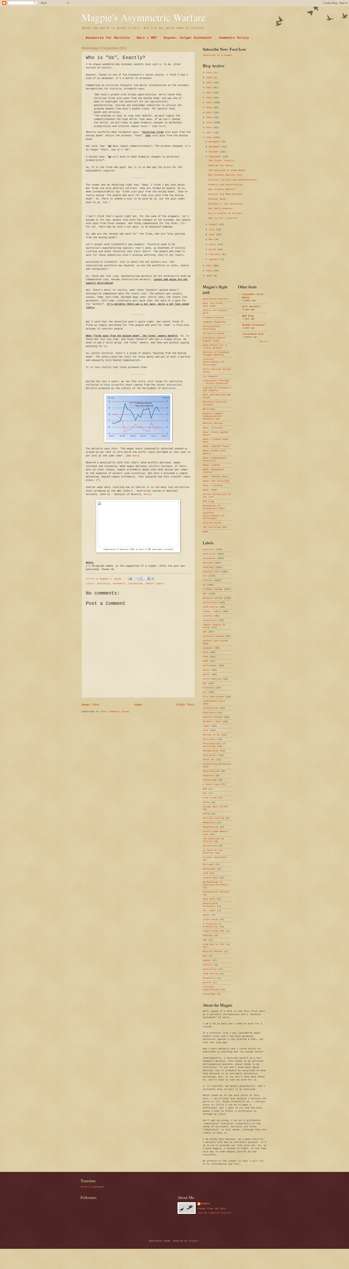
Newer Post (91, 705)
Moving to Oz (211, 735)
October (214, 152)
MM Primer (209, 409)
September (216, 156)
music (206, 674)
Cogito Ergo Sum (213, 931)
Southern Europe (213, 636)
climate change (213, 589)
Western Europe (213, 598)
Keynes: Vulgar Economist (188, 38)
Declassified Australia (211, 327)
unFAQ (206, 814)
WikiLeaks (209, 869)
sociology (209, 994)
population (210, 969)
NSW (205, 789)
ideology (208, 567)
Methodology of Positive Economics (215, 883)
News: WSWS (210, 490)
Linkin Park (210, 878)
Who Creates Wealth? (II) (225, 175)
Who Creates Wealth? (221, 189)
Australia (103, 583)
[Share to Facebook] (149, 579)
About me (208, 759)
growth (207, 982)
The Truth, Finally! (221, 160)
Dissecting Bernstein (217, 764)
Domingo (208, 935)
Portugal (208, 864)
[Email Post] (130, 579)
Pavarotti (209, 978)
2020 (209, 97)
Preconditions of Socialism (214, 745)
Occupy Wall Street (215, 806)
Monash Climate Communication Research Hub (213, 416)
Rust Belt (209, 899)
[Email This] (137, 579)
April (213, 244)
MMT (205, 683)
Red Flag (208, 501)
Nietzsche (209, 739)
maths (206, 915)
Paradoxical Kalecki (216, 892)
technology (210, 780)
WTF (205, 793)
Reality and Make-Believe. (226, 194)
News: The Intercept (216, 481)
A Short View (211, 784)
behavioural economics (210, 904)
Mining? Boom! (217, 199)
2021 (209, 92)
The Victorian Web (215, 527)
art (205, 692)
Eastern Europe (213, 717)
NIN (205, 956)
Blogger (194, 1241)
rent (205, 873)
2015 (209, 122)
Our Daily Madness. (221, 208)
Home (138, 705)
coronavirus (210, 708)
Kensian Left (211, 572)
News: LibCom (211, 465)
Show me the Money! (221, 165)
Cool (205, 730)
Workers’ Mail (212, 721)
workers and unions (215, 641)
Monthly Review (213, 423)
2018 (209, 107)
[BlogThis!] (141, 579)
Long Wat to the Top (216, 944)
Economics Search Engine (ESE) (214, 339)
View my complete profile (214, 1213)
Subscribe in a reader (217, 55)
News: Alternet (213, 428)
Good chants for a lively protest (215, 346)
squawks (208, 648)
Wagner (207, 960)
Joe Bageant (210, 376)
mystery (208, 965)
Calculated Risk (253, 334)
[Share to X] (145, 579)
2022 (209, 87)
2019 (209, 102)
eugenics (208, 775)
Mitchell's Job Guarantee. (226, 204)
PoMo (205, 656)
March (213, 249)
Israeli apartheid (215, 857)
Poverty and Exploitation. (226, 185)
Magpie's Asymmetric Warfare (144, 17)
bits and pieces (213, 696)
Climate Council (213, 317)
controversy (210, 607)
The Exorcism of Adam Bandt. (227, 170)
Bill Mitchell (251, 306)
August (214, 224)
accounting (210, 846)
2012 (209, 137)
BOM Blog (248, 316)
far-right (209, 910)
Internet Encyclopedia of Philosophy (213, 362)
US (204, 585)
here (162, 126)
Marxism (208, 563)
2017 (209, 112)
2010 (209, 271)
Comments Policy (234, 38)
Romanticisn (210, 827)
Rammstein (209, 822)
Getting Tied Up (213, 818)
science (208, 616)
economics (119, 583)
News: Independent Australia (215, 459)
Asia (205, 652)
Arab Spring (210, 973)
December (215, 142)
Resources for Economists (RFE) (214, 507)
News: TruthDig (213, 485)
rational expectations (211, 988)
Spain (206, 670)
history (208, 580)
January (214, 259)
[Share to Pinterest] (153, 579)
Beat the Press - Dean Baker (214, 304)
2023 (209, 82)
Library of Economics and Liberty (217, 389)
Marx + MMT (147, 38)
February (215, 254)
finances (208, 688)
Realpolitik (210, 751)
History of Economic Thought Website (216, 353)
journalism (135, 583)
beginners (209, 712)
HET (205, 594)
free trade (210, 798)
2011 (209, 265)
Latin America (212, 679)
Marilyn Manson (213, 951)
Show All (263, 341)
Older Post (186, 705)
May (211, 239)
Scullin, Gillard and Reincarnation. (233, 180)
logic (206, 726)
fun (205, 576)
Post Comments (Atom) (115, 711)
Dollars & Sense (213, 333)
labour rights (154, 583)
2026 (209, 72)
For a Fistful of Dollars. (226, 213)
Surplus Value (212, 523)
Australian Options (215, 299)
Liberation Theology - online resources (216, 382)
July (212, 229)
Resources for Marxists (108, 38)
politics (208, 549)
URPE (205, 532)
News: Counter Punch (216, 446)
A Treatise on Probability (212, 925)
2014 (209, 127)
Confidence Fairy (214, 701)
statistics (210, 755)
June (212, 234)
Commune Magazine (214, 322)
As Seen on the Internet (213, 851)
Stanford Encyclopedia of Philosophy (213, 516)
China (206, 802)
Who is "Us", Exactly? (223, 218)
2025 (209, 78)
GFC (205, 632)
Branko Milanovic (253, 325)
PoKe (205, 661)
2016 (209, 117)
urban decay (210, 919)
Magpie (205, 1203)
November (215, 147)
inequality (210, 620)
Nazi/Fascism (211, 771)
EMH (205, 940)
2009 (209, 276)
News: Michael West (215, 476)
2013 (209, 132)
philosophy (210, 665)
